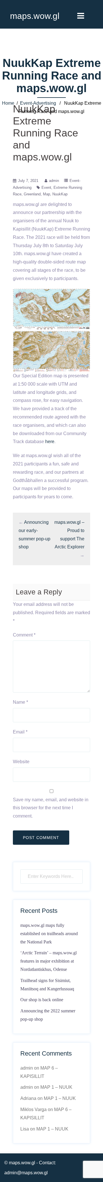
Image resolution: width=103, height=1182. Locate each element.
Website (21, 761)
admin (54, 181)
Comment (24, 634)
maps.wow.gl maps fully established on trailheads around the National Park (49, 933)
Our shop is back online (41, 999)
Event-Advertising (38, 103)
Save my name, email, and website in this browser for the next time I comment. (50, 808)
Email (20, 731)
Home (8, 103)
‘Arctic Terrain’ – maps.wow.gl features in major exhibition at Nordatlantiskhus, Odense (48, 961)
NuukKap (60, 194)
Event (46, 187)
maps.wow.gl (35, 16)
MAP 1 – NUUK (56, 1087)
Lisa (24, 1129)
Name (20, 702)
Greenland (32, 194)
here (49, 441)
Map (46, 194)
